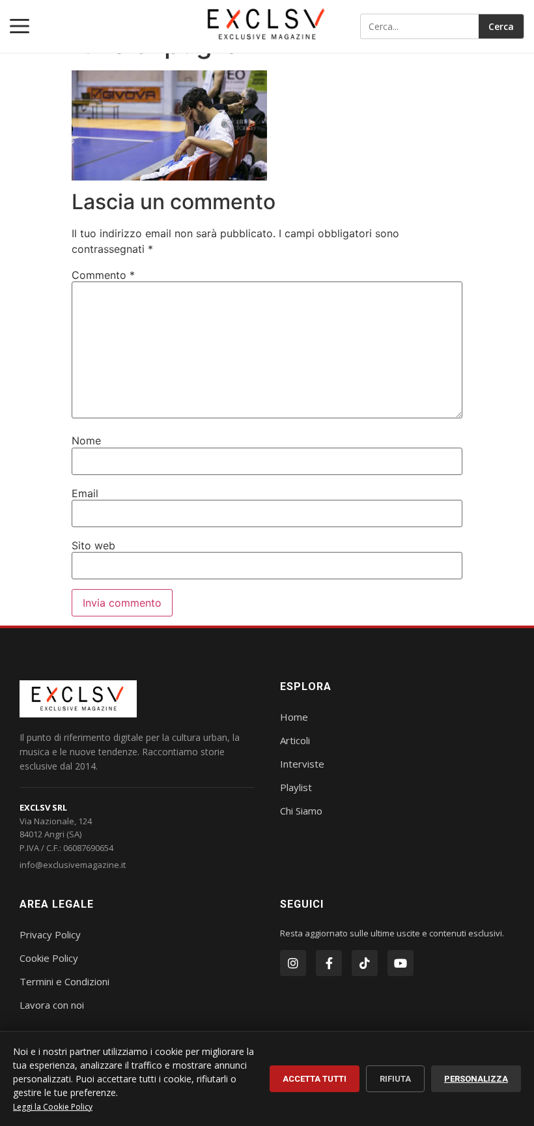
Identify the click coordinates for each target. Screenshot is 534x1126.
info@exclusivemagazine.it (73, 865)
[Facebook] (329, 963)
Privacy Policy (50, 934)
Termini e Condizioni (64, 981)
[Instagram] (293, 963)
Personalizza (476, 1079)
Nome (86, 440)
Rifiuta (395, 1079)
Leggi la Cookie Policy (52, 1106)
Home (294, 716)
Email (85, 493)
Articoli (295, 740)
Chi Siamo (301, 810)
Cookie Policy (49, 957)
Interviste (302, 763)
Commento (103, 275)
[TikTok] (365, 963)
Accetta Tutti (314, 1079)
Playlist (296, 787)
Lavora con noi (52, 1004)
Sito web (93, 545)
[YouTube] (400, 963)
